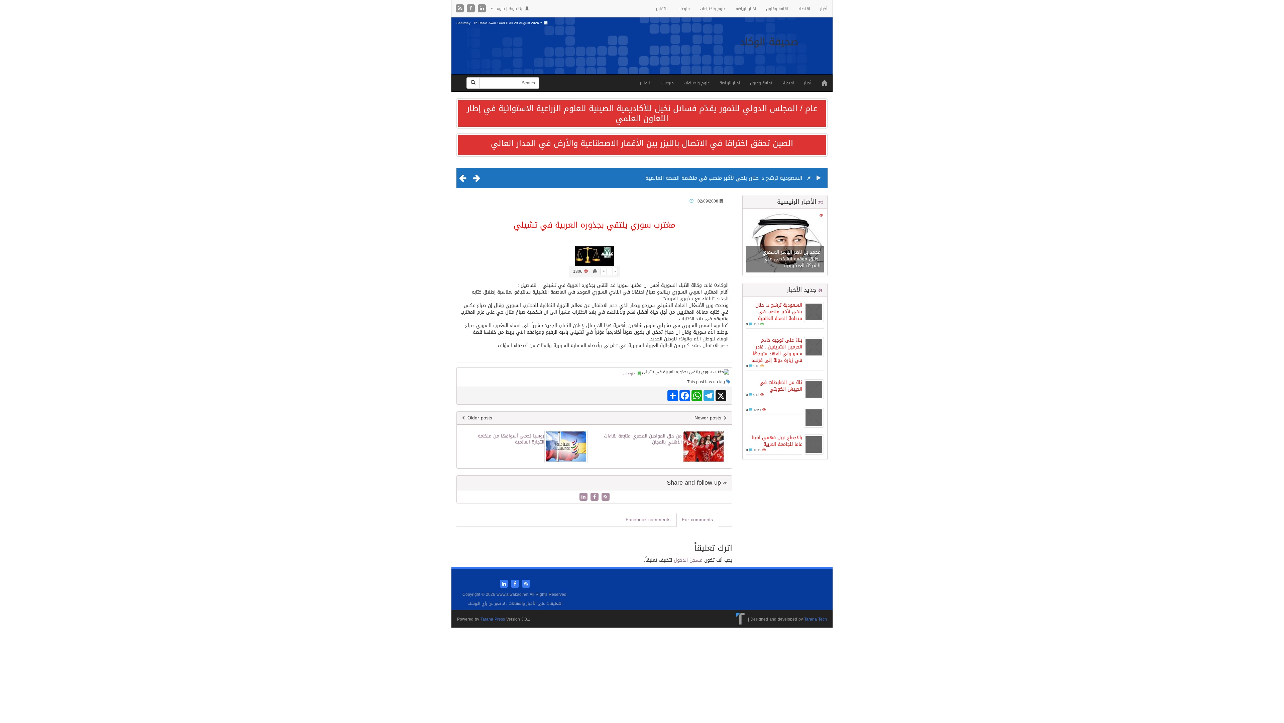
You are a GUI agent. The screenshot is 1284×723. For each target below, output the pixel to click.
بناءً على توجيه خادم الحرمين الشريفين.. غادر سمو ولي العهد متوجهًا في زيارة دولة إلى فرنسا (776, 350)
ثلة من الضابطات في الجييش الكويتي (780, 386)
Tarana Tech (815, 619)
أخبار (823, 8)
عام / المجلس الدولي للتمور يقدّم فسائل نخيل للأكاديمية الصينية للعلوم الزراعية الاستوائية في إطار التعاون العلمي (642, 113)
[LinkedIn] (482, 8)
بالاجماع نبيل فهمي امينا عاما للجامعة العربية (777, 441)
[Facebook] (471, 8)
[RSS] (460, 8)
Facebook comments (648, 519)
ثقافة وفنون (777, 8)
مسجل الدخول (688, 560)
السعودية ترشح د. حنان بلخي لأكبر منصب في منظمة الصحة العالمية (723, 178)
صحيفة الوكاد (769, 41)
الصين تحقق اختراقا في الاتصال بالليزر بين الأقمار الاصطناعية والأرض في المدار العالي (642, 143)
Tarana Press (492, 619)
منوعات (683, 8)
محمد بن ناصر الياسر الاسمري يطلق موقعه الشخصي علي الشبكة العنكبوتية (791, 259)
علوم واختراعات (713, 8)
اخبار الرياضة (746, 8)
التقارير (661, 8)
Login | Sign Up (509, 8)
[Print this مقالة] (595, 271)
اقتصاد (804, 8)
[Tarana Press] (740, 619)
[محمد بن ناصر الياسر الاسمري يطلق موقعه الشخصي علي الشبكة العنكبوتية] (785, 242)
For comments (697, 519)
